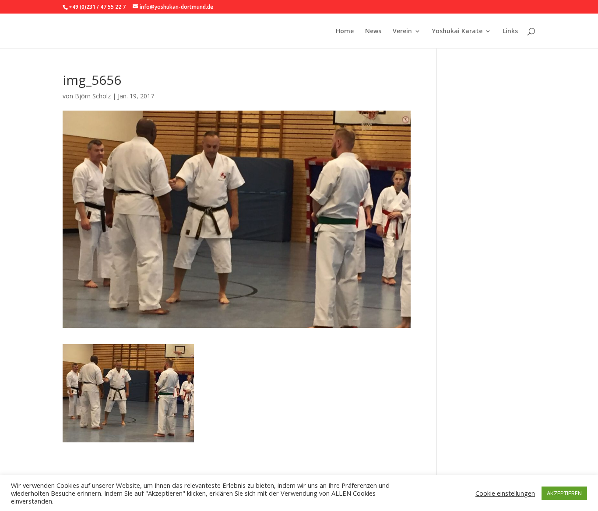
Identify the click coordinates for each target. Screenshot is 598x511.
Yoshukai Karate (457, 31)
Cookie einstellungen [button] (505, 493)
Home (345, 31)
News (373, 31)
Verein (402, 31)
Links (510, 31)
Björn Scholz (93, 96)
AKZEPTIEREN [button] (564, 493)
